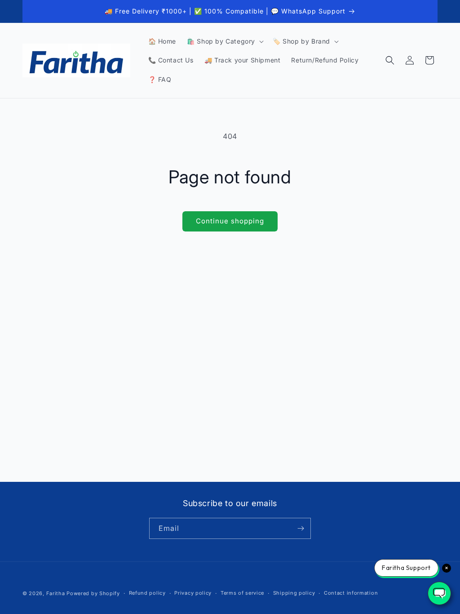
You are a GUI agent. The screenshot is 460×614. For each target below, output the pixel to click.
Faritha (55, 593)
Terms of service (242, 593)
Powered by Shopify (93, 593)
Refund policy (147, 593)
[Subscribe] (300, 528)
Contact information (351, 593)
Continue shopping (230, 221)
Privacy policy (193, 593)
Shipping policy (294, 593)
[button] (224, 41)
